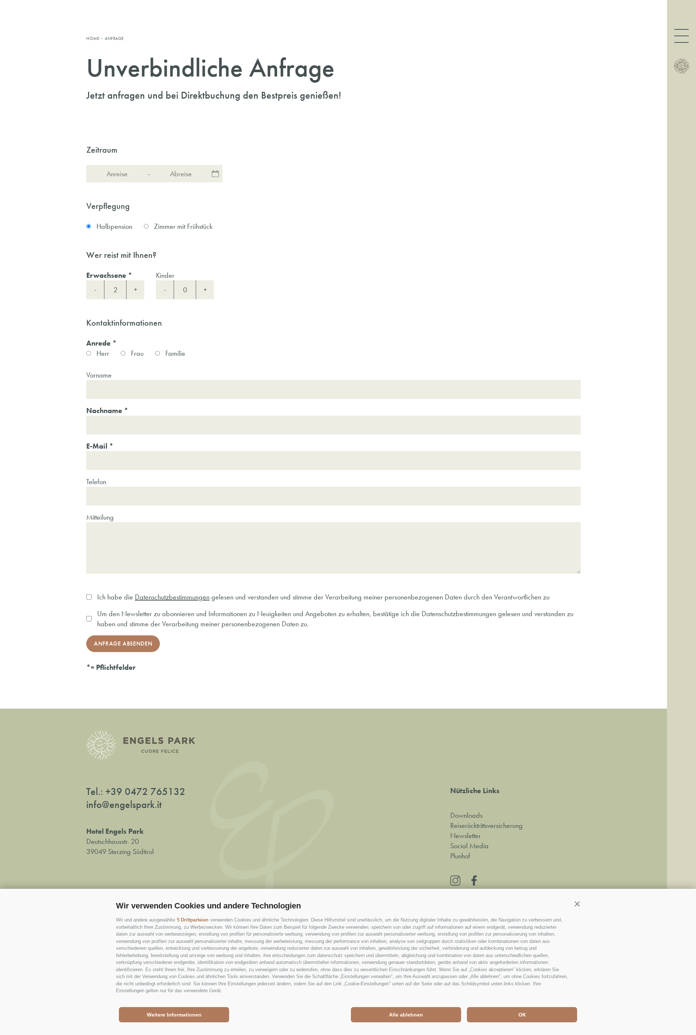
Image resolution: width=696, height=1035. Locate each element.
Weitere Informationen (174, 1015)
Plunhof (460, 855)
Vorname (99, 375)
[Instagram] (455, 880)
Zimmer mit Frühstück (183, 226)
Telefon (96, 481)
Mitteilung (100, 517)
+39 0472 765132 (145, 791)
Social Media (469, 845)
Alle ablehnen (406, 1015)
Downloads (466, 815)
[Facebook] (474, 880)
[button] (577, 904)
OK (522, 1015)
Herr (102, 353)
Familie (175, 353)
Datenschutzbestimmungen (172, 597)
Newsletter (465, 835)
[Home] (681, 66)
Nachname (104, 410)
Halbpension (114, 226)
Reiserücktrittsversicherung (486, 825)
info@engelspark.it (124, 805)
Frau (137, 353)
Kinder (165, 275)
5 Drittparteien (192, 920)
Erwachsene (106, 275)
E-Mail (96, 446)
